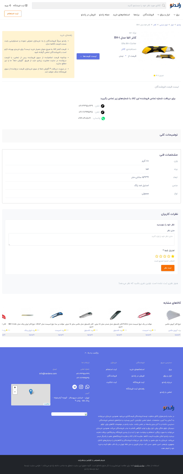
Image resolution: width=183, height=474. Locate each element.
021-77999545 (86, 112)
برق (170, 369)
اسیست (145, 330)
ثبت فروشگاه (19, 5)
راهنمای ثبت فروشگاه (135, 388)
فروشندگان (148, 14)
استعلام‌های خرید (121, 14)
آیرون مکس (173, 330)
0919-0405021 (84, 118)
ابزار (172, 25)
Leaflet (47, 404)
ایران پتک (28, 330)
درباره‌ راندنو (167, 382)
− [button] (15, 392)
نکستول (116, 330)
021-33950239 (86, 105)
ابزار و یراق (167, 376)
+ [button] (15, 388)
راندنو (178, 25)
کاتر (154, 25)
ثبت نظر (167, 268)
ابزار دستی (163, 25)
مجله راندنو (104, 14)
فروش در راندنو (88, 14)
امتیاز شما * (168, 250)
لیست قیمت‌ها (89, 56)
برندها (136, 14)
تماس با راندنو (166, 392)
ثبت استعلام (12, 13)
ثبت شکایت (111, 382)
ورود (6, 5)
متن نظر (170, 230)
